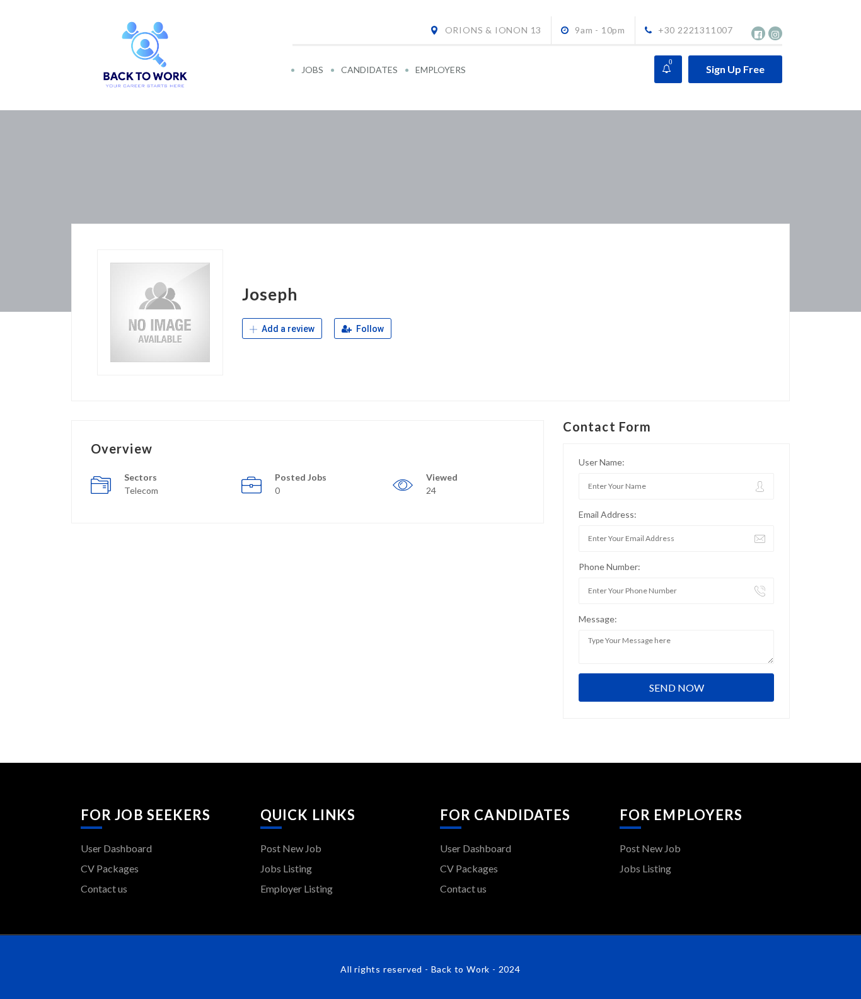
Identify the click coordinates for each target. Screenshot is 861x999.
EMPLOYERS (440, 69)
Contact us (104, 888)
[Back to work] (186, 55)
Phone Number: (609, 566)
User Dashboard (116, 848)
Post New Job (290, 848)
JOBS (312, 69)
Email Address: (608, 514)
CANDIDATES (369, 69)
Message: (598, 619)
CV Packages (110, 868)
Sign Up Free (735, 69)
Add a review (287, 329)
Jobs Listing (286, 868)
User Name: (602, 462)
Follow (369, 329)
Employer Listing (296, 888)
